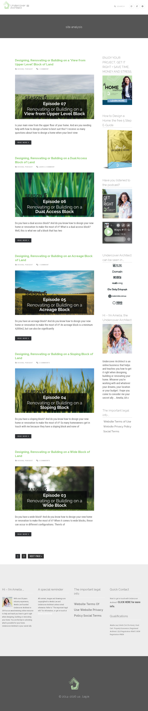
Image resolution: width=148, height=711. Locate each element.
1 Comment (44, 69)
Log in (85, 696)
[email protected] (45, 614)
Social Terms (92, 615)
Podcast (29, 69)
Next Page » (36, 557)
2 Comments (44, 363)
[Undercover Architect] (74, 683)
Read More (22, 142)
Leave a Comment (47, 167)
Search (120, 6)
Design (20, 69)
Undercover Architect (14, 6)
